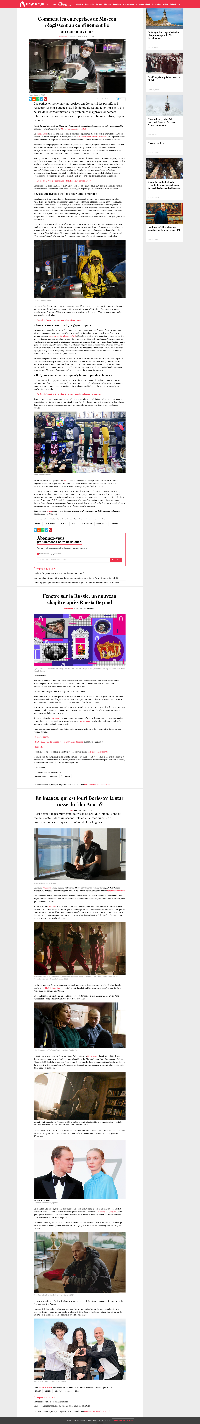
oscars (68, 1391)
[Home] (22, 4)
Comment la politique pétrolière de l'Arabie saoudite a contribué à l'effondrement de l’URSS (76, 578)
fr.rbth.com (56, 718)
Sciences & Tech (143, 4)
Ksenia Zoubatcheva (86, 37)
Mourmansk (92, 1056)
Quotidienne (57, 554)
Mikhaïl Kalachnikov (52, 988)
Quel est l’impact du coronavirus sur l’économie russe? (59, 573)
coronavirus (41, 134)
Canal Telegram (42, 737)
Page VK (39, 747)
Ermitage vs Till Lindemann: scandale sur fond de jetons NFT (164, 228)
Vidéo (165, 4)
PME (65, 481)
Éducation (156, 4)
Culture (99, 4)
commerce (63, 524)
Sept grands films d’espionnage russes (51, 1402)
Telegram (46, 888)
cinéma (48, 1391)
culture (53, 776)
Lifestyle (79, 4)
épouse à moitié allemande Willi (62, 336)
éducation (65, 776)
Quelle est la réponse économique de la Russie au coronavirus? (64, 181)
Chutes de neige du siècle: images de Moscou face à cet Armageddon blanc (162, 122)
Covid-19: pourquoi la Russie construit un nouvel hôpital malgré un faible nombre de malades (76, 583)
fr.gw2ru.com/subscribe (98, 752)
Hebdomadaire (44, 554)
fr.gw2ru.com (85, 721)
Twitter (122, 99)
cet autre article (45, 1388)
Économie (89, 4)
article (49, 511)
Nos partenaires (156, 143)
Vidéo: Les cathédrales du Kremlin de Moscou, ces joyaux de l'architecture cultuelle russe (164, 185)
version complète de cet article (97, 785)
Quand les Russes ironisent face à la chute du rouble (59, 320)
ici (94, 1420)
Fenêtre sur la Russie (116, 891)
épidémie (114, 524)
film (77, 1391)
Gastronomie (128, 4)
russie (38, 524)
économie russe (85, 524)
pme (73, 524)
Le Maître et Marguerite (106, 1212)
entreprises (50, 524)
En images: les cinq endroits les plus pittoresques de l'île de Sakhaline (163, 35)
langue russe (40, 776)
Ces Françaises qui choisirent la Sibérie (164, 79)
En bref (173, 4)
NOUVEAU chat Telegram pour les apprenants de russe (59, 742)
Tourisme (117, 4)
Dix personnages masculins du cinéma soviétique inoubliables (62, 1406)
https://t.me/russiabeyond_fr (74, 129)
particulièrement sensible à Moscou (92, 137)
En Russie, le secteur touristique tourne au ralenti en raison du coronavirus (69, 394)
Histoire (107, 4)
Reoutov (52, 907)
